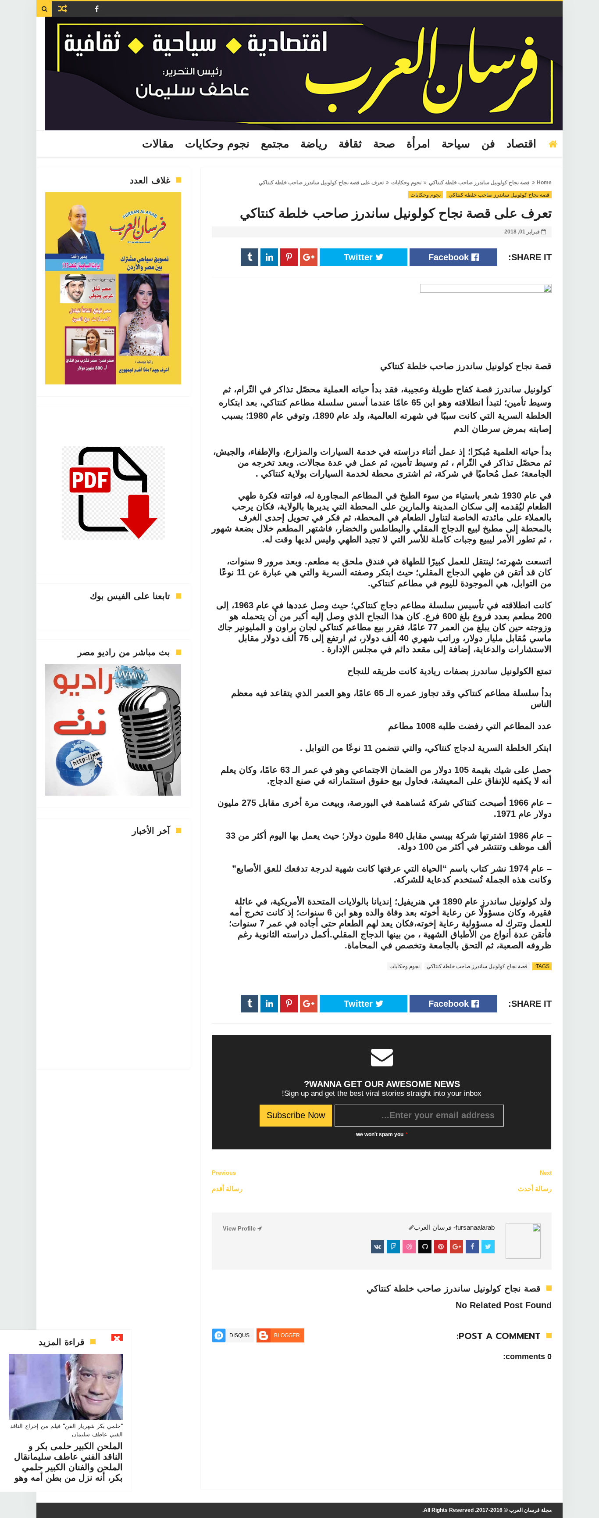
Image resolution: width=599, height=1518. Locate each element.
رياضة (313, 144)
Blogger (287, 1335)
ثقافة (350, 144)
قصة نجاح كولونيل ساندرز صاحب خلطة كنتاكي (479, 182)
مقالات (158, 144)
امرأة (418, 144)
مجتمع (275, 144)
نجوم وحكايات (217, 144)
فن (488, 144)
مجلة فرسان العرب (530, 1510)
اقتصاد (521, 144)
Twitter (359, 257)
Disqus (239, 1335)
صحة (384, 144)
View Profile (240, 1228)
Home (544, 182)
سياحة (456, 144)
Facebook (449, 257)
